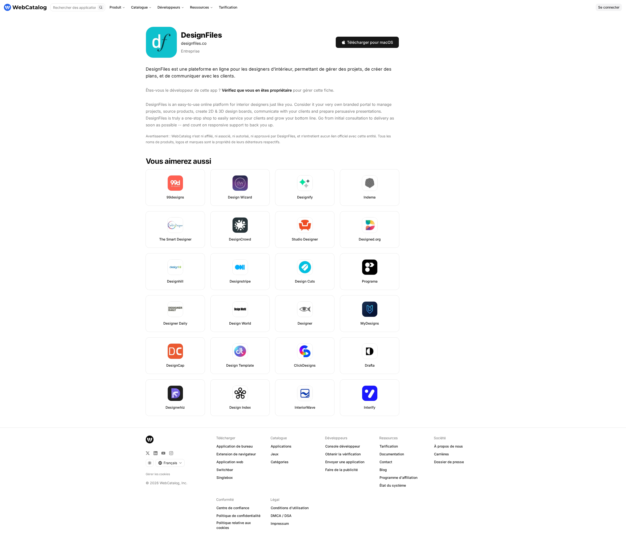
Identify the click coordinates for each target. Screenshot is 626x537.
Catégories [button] (280, 462)
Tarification (228, 7)
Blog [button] (383, 470)
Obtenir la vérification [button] (343, 454)
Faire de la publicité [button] (341, 470)
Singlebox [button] (224, 477)
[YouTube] (163, 453)
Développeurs (168, 7)
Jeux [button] (275, 454)
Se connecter (608, 7)
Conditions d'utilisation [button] (290, 508)
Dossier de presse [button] (449, 462)
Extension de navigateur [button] (236, 454)
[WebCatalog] (150, 439)
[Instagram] (171, 453)
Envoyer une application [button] (344, 462)
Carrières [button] (441, 454)
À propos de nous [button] (448, 446)
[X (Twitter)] (148, 453)
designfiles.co (194, 43)
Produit (115, 7)
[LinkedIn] (155, 453)
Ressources (199, 7)
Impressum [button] (280, 523)
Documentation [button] (392, 454)
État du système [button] (393, 485)
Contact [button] (386, 462)
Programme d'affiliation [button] (398, 477)
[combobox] (170, 463)
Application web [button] (229, 462)
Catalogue (139, 7)
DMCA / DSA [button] (281, 516)
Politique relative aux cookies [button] (233, 525)
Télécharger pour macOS (370, 42)
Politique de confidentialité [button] (238, 516)
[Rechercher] (100, 7)
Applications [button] (281, 446)
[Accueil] (25, 7)
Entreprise (190, 51)
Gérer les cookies (158, 474)
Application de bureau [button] (234, 446)
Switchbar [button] (224, 470)
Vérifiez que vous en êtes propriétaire (257, 90)
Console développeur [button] (342, 446)
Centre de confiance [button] (232, 508)
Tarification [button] (389, 446)
